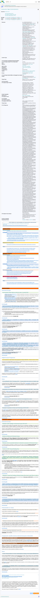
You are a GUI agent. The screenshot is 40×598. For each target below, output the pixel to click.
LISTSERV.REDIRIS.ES (5, 596)
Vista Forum (7, 11)
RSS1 (35, 593)
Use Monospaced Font (9, 13)
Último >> (19, 17)
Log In (36, 1)
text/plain (24, 219)
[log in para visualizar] (26, 31)
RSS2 (37, 593)
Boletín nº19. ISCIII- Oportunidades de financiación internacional (28, 71)
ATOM (31, 593)
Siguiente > (15, 17)
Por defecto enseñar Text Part (10, 14)
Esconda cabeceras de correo (10, 15)
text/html (30, 219)
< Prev (11, 17)
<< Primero (7, 17)
